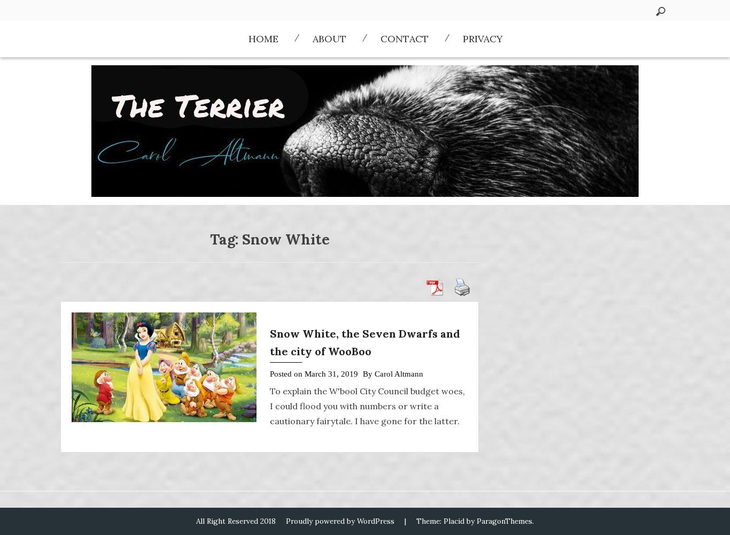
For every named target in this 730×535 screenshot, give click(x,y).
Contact (404, 39)
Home (263, 39)
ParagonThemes (504, 521)
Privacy (483, 39)
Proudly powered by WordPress (340, 521)
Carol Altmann (399, 374)
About (329, 39)
